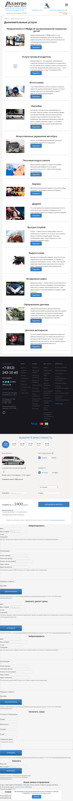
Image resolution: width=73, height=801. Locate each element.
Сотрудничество (25, 387)
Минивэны (35, 388)
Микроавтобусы (36, 385)
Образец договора (60, 370)
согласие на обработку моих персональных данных (32, 596)
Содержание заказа (6, 739)
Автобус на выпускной (35, 376)
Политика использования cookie (62, 392)
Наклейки (47, 398)
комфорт (44, 458)
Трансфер (35, 408)
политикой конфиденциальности (57, 520)
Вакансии (24, 384)
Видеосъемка (48, 370)
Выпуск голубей (46, 379)
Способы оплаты (23, 371)
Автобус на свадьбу (35, 371)
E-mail (41, 493)
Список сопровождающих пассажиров (60, 378)
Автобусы (35, 367)
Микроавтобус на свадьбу (36, 400)
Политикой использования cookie (41, 793)
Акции (23, 367)
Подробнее (36, 47)
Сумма (2, 719)
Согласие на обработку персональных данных (62, 398)
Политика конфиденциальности (62, 387)
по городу (45, 472)
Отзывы (23, 375)
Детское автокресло (47, 384)
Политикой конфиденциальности (62, 633)
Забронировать (11, 591)
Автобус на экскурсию (35, 381)
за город (55, 472)
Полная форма (5, 551)
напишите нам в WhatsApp (23, 787)
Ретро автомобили (36, 395)
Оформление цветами (48, 402)
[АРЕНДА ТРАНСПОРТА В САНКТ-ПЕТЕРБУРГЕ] (15, 6)
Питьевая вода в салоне (47, 407)
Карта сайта (24, 393)
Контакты (24, 390)
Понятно (36, 796)
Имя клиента (4, 724)
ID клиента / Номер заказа (9, 714)
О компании (24, 378)
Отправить (11, 628)
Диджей (46, 388)
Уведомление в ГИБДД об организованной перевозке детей (48, 416)
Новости (23, 381)
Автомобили (36, 391)
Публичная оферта (61, 383)
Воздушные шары (47, 374)
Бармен (46, 367)
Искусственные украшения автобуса (48, 393)
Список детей (59, 373)
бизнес (54, 458)
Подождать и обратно (7, 581)
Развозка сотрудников (36, 404)
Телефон (6, 493)
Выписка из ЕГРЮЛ (61, 367)
